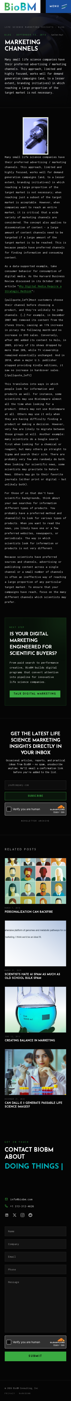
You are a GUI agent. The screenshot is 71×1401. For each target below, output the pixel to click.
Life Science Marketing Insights (29, 27)
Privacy (10, 1393)
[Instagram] (22, 1215)
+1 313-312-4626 (22, 1206)
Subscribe (35, 796)
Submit (35, 1356)
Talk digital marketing (35, 694)
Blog (61, 27)
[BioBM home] (20, 6)
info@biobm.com (21, 1199)
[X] (15, 1215)
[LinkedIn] (7, 1215)
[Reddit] (30, 1215)
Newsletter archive (35, 821)
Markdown (25, 1393)
